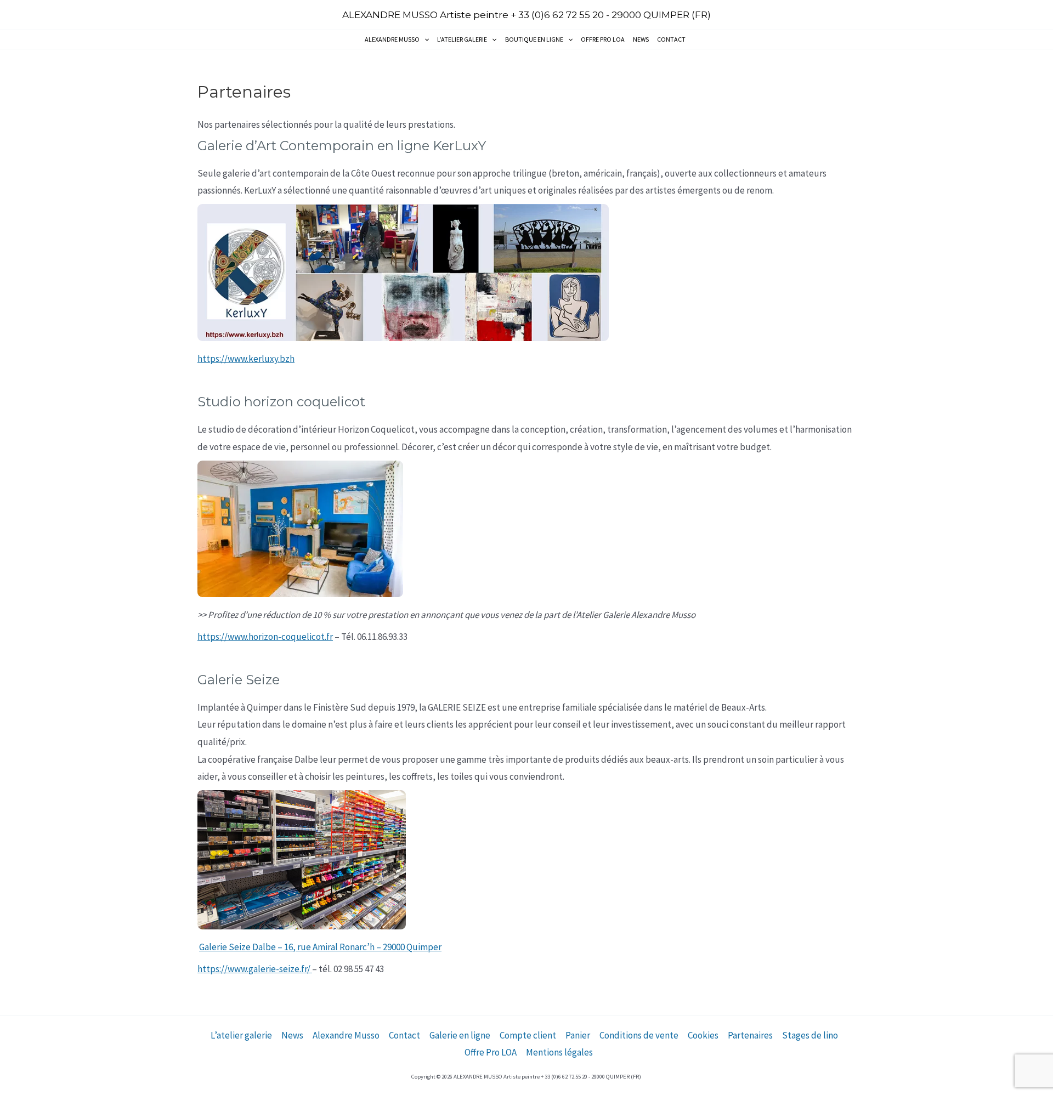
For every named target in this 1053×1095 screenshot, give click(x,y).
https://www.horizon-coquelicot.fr (265, 637)
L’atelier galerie (462, 39)
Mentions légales (559, 1052)
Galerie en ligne (459, 1035)
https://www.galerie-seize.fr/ (254, 969)
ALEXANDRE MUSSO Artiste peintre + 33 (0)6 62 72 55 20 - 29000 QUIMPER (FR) (526, 14)
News (641, 39)
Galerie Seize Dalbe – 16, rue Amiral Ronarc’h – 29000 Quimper (320, 947)
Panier (577, 1035)
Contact (671, 39)
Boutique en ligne (534, 39)
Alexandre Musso (392, 39)
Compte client (528, 1035)
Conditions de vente (638, 1035)
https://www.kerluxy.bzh (246, 359)
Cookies (703, 1035)
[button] (424, 39)
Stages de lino (810, 1035)
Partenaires (750, 1035)
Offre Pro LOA (603, 39)
